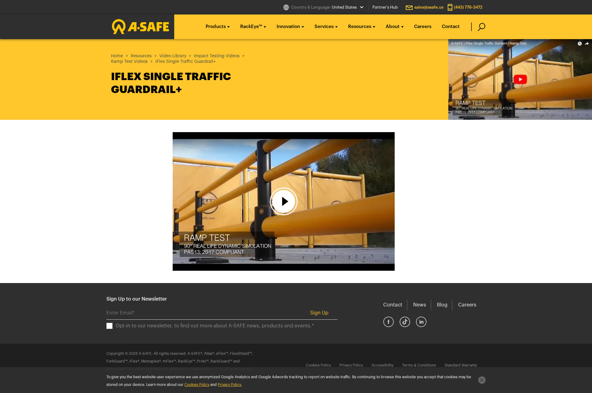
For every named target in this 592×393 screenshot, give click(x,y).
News (419, 304)
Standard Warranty (461, 365)
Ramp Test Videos (129, 61)
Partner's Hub (385, 7)
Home (117, 56)
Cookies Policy (318, 365)
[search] (478, 26)
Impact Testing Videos (217, 56)
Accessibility (382, 365)
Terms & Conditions (419, 365)
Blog (442, 304)
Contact (451, 26)
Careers (422, 26)
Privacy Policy (351, 365)
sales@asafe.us (428, 7)
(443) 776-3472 (468, 7)
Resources (141, 56)
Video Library (172, 56)
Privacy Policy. (230, 385)
